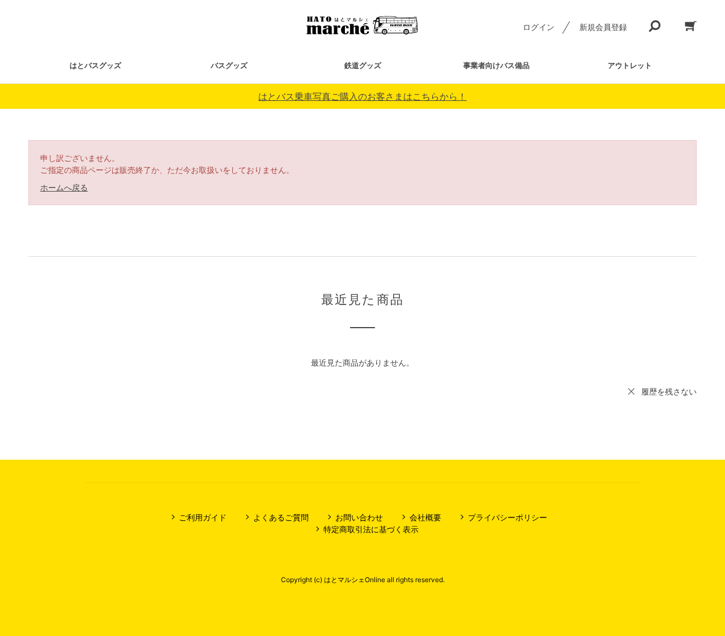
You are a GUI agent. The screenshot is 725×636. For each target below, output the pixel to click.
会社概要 (425, 517)
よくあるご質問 (281, 517)
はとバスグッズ (95, 65)
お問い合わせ (359, 517)
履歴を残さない (669, 391)
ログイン (539, 27)
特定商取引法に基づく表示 (371, 529)
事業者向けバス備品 (496, 65)
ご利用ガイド (203, 517)
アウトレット (630, 65)
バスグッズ (229, 65)
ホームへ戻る (64, 187)
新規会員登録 (603, 27)
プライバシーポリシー (507, 517)
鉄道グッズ (362, 65)
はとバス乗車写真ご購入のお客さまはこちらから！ (362, 96)
